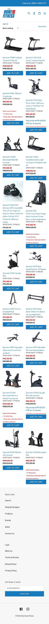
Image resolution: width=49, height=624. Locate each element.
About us (8, 551)
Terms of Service (12, 557)
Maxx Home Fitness (27, 616)
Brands (8, 520)
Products (9, 513)
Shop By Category (12, 507)
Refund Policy (10, 564)
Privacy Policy (11, 570)
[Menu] (44, 13)
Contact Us (9, 533)
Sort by (5, 24)
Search (8, 500)
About (7, 527)
